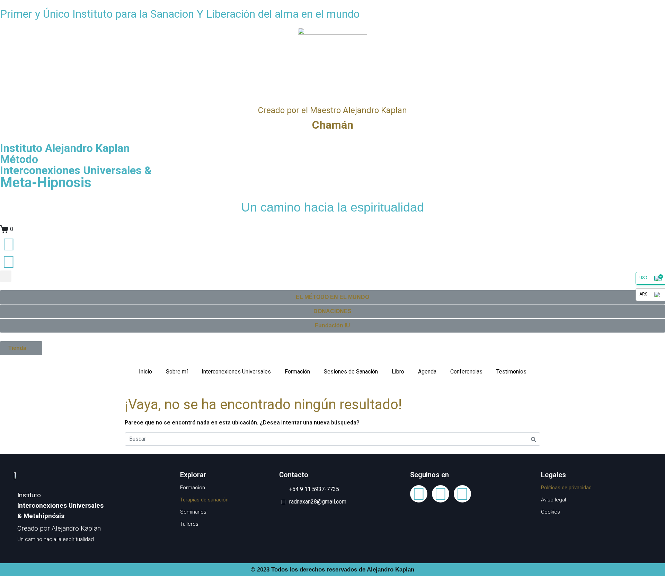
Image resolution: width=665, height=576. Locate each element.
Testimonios (511, 371)
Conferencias (466, 371)
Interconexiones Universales (236, 371)
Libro (398, 371)
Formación (297, 371)
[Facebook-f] (418, 493)
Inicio (145, 371)
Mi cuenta (37, 243)
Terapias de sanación (204, 500)
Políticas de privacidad (566, 487)
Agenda (427, 371)
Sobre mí (177, 371)
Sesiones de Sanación (351, 371)
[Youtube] (440, 493)
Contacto (36, 260)
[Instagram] (462, 493)
